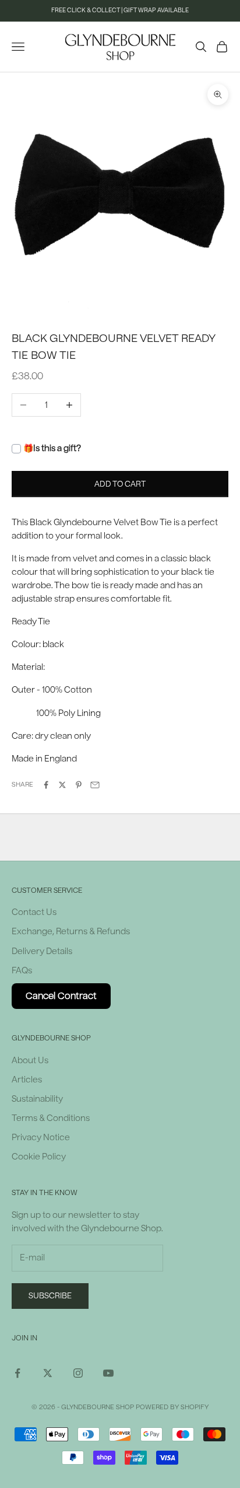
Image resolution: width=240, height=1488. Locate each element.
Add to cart (120, 484)
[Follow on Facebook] (17, 1373)
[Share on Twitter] (62, 785)
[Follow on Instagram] (78, 1373)
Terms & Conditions (51, 1118)
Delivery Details (42, 951)
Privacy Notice (41, 1138)
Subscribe (50, 1295)
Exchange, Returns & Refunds (71, 932)
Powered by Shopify (172, 1407)
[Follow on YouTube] (108, 1373)
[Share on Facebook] (46, 785)
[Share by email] (95, 785)
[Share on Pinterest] (78, 785)
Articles (27, 1080)
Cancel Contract (61, 996)
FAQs (22, 971)
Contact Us (34, 912)
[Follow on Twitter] (48, 1373)
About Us (30, 1061)
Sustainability (37, 1099)
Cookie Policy (39, 1157)
